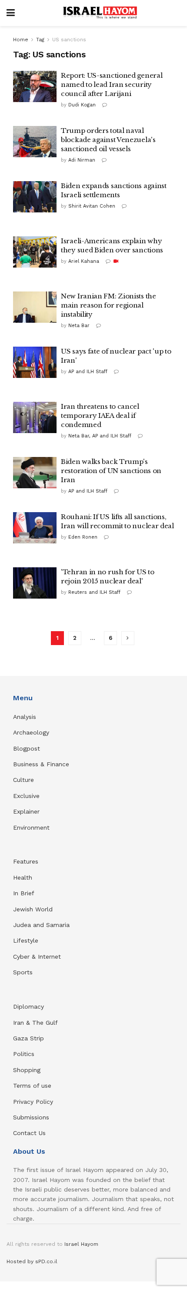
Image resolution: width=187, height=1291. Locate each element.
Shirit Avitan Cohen (91, 206)
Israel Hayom (81, 1244)
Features (25, 861)
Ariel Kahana (83, 261)
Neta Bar (79, 325)
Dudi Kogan (82, 105)
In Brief (23, 893)
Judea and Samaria (41, 924)
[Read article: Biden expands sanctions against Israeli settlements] (35, 196)
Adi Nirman (81, 160)
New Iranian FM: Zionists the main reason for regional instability (108, 305)
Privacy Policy (33, 1101)
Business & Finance (41, 764)
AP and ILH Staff (87, 371)
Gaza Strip (28, 1038)
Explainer (26, 811)
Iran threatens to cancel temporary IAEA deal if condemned (100, 415)
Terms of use (32, 1085)
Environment (31, 827)
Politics (23, 1053)
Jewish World (33, 909)
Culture (23, 779)
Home (20, 39)
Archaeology (31, 732)
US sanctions (69, 39)
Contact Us (29, 1132)
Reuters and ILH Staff (94, 592)
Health (22, 877)
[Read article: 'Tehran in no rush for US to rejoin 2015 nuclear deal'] (35, 583)
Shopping (26, 1069)
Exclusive (26, 795)
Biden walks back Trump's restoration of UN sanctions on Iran (111, 470)
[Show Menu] (11, 13)
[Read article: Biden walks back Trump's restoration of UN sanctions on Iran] (35, 472)
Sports (23, 972)
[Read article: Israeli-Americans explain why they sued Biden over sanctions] (35, 252)
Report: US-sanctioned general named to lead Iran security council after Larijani (111, 84)
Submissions (31, 1117)
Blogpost (26, 748)
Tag (40, 39)
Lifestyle (25, 940)
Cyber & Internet (37, 956)
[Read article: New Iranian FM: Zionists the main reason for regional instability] (35, 307)
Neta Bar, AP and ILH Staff (99, 436)
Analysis (25, 716)
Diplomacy (29, 1006)
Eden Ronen (82, 537)
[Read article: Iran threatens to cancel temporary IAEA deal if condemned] (35, 417)
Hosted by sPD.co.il (32, 1261)
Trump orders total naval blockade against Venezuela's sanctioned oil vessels (108, 139)
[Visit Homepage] (100, 13)
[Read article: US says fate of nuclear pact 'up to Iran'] (35, 362)
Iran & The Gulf (35, 1022)
